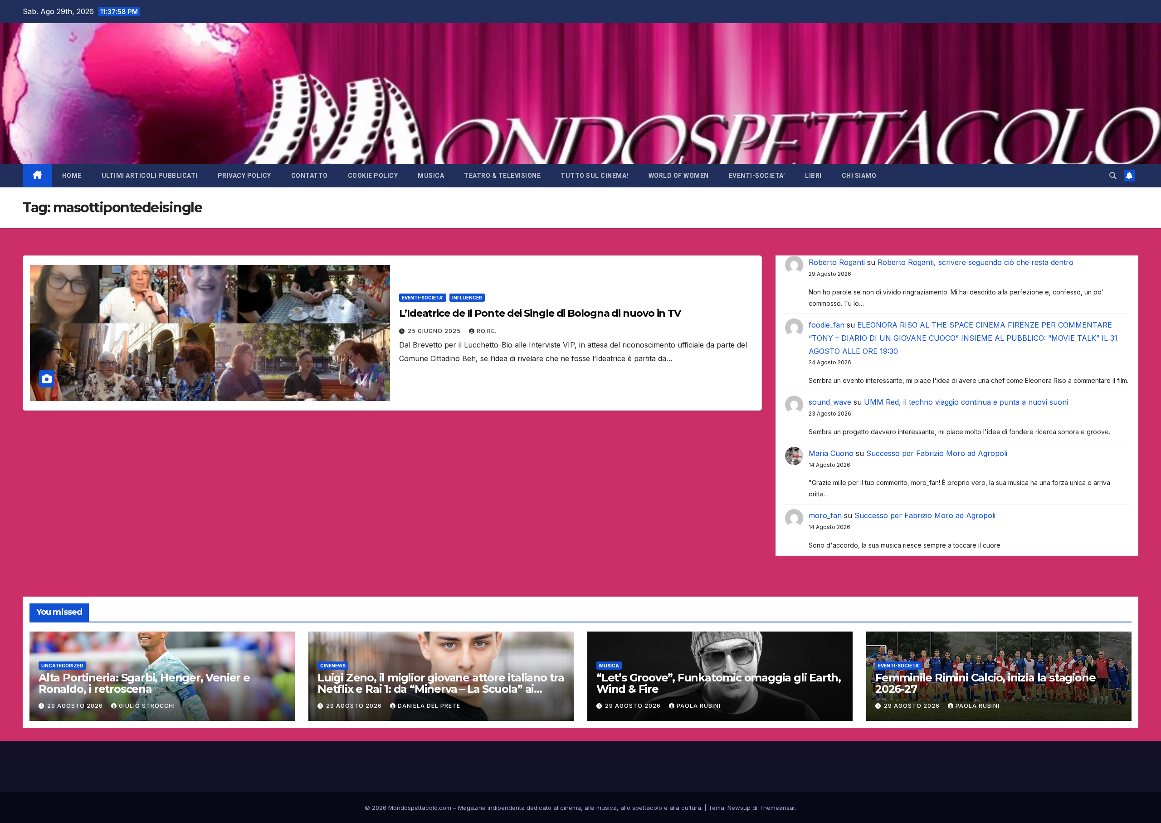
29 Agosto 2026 (76, 705)
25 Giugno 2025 (435, 331)
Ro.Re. (487, 331)
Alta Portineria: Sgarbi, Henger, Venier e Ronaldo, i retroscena (144, 683)
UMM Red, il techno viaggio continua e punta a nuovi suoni (966, 402)
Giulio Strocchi (147, 705)
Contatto (309, 175)
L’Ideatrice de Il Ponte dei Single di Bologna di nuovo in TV (540, 313)
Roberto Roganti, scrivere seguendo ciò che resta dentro (975, 262)
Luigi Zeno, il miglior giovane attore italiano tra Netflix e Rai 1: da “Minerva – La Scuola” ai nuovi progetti (440, 689)
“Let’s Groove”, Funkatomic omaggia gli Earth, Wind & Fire (718, 683)
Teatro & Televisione (502, 175)
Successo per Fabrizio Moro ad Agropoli (936, 453)
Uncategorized (62, 665)
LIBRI (813, 175)
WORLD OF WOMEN (679, 175)
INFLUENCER (467, 297)
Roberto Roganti (837, 262)
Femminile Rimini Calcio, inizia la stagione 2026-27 (985, 683)
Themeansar (777, 807)
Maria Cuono (831, 453)
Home (72, 175)
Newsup (739, 807)
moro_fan (825, 515)
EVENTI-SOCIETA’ (757, 175)
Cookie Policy (373, 175)
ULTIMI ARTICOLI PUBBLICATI (150, 175)
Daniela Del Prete (429, 705)
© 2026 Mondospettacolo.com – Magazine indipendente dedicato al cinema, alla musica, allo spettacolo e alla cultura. (533, 807)
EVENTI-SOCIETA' (423, 297)
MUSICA (431, 175)
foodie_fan (826, 324)
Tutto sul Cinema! (595, 175)
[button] (1113, 175)
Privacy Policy (244, 175)
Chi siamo (859, 175)
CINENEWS (333, 665)
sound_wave (830, 402)
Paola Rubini (699, 705)
